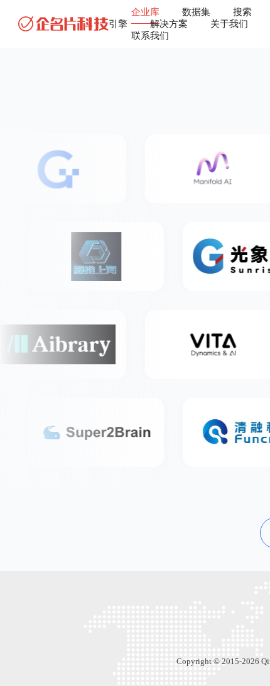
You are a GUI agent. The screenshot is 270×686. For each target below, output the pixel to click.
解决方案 (169, 24)
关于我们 (229, 24)
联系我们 (150, 36)
